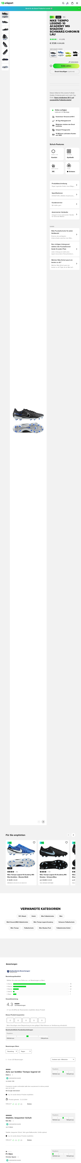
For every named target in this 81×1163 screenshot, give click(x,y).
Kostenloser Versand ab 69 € (65, 116)
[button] (5, 22)
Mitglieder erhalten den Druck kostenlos (65, 125)
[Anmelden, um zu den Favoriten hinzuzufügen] (51, 66)
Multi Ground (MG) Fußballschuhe (17, 922)
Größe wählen (66, 66)
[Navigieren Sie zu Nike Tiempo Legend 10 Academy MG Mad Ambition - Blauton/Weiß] (60, 53)
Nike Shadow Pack (45, 928)
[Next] (73, 835)
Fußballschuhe (29, 928)
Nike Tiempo (15, 928)
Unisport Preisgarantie (63, 130)
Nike (60, 916)
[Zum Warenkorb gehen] (72, 3)
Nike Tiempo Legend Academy (43, 922)
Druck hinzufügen (64, 71)
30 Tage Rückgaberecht (63, 120)
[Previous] (69, 835)
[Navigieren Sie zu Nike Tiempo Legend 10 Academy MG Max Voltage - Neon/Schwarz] (68, 53)
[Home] (7, 3)
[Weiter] (43, 822)
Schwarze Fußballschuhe (66, 922)
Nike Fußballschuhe (47, 916)
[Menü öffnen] (77, 3)
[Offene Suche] (63, 3)
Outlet (34, 916)
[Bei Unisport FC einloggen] (67, 3)
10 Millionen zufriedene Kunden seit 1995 (66, 134)
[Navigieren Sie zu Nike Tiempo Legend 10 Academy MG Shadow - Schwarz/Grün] (75, 53)
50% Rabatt (22, 916)
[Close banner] (79, 8)
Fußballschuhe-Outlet (63, 928)
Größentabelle (74, 62)
